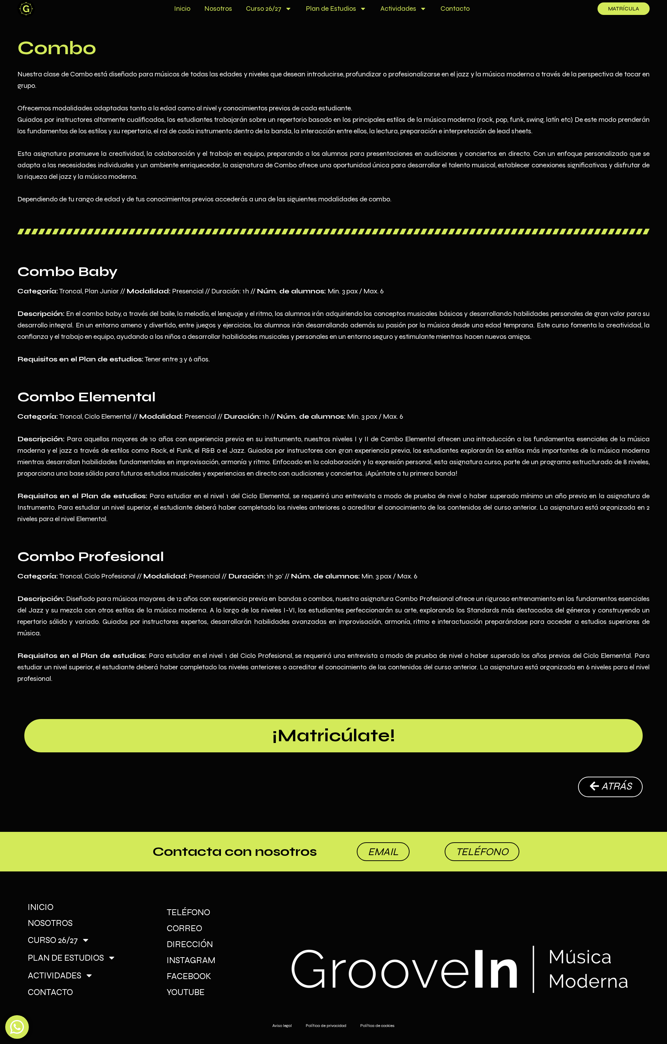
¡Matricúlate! (333, 735)
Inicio (182, 8)
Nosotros (218, 8)
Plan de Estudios (331, 8)
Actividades (398, 8)
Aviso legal (282, 1025)
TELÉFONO (188, 912)
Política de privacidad (326, 1025)
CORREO (184, 928)
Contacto (455, 8)
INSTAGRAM (191, 960)
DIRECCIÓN (190, 944)
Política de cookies (377, 1025)
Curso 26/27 (263, 8)
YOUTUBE (186, 992)
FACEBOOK (189, 976)
